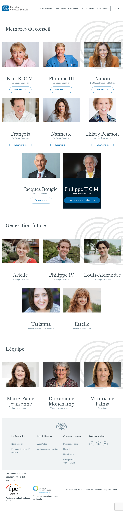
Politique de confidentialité (69, 461)
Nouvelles (90, 8)
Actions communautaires (47, 449)
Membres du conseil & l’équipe (20, 450)
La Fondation (60, 8)
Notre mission (17, 444)
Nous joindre (102, 8)
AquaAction (42, 444)
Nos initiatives (46, 8)
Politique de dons (75, 8)
